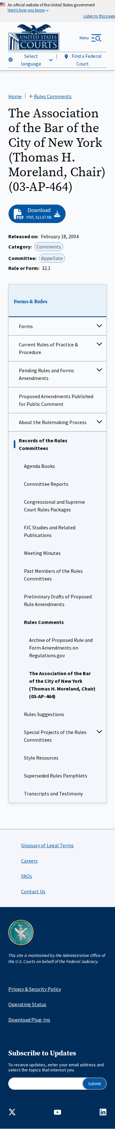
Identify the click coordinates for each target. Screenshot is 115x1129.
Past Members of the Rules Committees (53, 575)
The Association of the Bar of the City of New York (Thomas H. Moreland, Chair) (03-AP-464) (62, 684)
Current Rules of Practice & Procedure (48, 348)
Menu (84, 38)
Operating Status (27, 1004)
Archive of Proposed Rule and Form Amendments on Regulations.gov (61, 648)
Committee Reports (46, 484)
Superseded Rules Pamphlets (55, 775)
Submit (94, 1083)
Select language (31, 60)
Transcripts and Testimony (53, 793)
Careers (29, 860)
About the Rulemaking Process (53, 422)
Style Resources (41, 757)
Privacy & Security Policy (34, 989)
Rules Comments (44, 622)
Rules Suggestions (44, 714)
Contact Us (33, 891)
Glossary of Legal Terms (47, 845)
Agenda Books (39, 466)
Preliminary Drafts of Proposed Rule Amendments (58, 600)
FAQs (26, 876)
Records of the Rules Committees (43, 444)
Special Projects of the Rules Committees (55, 736)
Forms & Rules (30, 301)
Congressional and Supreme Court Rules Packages (54, 506)
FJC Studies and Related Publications (49, 531)
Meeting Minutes (42, 553)
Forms (26, 326)
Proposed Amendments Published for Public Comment (56, 400)
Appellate (52, 258)
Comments (48, 246)
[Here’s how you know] (57, 11)
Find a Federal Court (86, 60)
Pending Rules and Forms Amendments (46, 374)
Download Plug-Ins (29, 1019)
